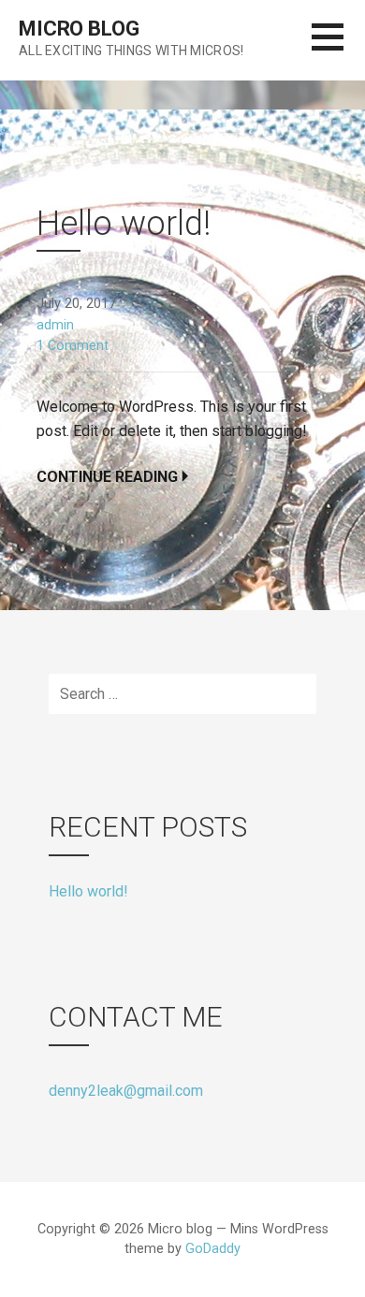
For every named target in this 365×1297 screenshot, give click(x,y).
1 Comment (72, 346)
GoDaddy (213, 1249)
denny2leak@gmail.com (126, 1091)
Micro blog (79, 28)
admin (55, 325)
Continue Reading (107, 477)
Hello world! (123, 223)
